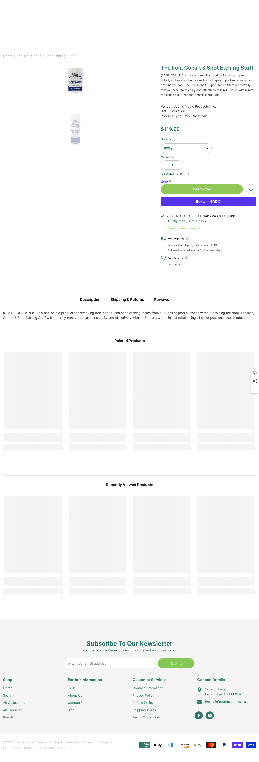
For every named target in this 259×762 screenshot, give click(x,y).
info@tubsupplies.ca (230, 702)
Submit (176, 663)
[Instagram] (210, 715)
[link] (33, 440)
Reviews (161, 299)
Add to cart (201, 189)
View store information (184, 228)
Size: (169, 139)
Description (90, 299)
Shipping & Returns (127, 299)
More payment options (208, 208)
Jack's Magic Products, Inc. (195, 106)
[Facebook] (199, 715)
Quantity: (168, 157)
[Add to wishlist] (251, 189)
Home (7, 56)
